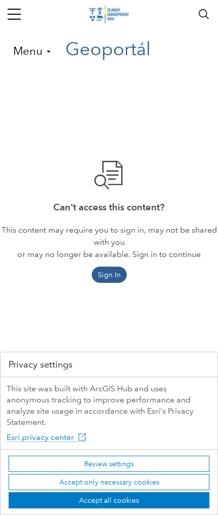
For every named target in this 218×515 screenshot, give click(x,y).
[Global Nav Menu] (14, 14)
